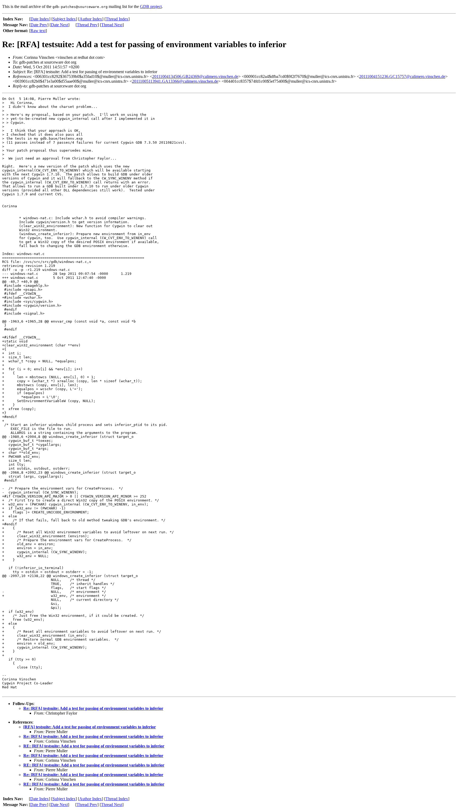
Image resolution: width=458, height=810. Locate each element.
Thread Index (117, 19)
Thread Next (111, 25)
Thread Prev (87, 25)
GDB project (151, 6)
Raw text (38, 30)
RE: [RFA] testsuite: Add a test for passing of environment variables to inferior (93, 746)
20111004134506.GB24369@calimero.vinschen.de (195, 76)
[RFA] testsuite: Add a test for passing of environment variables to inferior (89, 727)
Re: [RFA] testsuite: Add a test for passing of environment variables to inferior (93, 708)
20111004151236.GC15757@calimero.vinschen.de (402, 76)
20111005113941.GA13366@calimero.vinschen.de (175, 81)
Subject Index (64, 19)
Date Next (59, 25)
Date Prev (38, 25)
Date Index (39, 19)
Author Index (91, 19)
